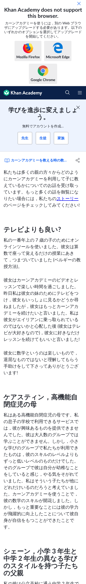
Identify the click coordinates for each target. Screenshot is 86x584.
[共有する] (78, 160)
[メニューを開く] (79, 92)
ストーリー (67, 199)
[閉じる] (78, 3)
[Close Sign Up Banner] (78, 107)
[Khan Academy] (21, 92)
